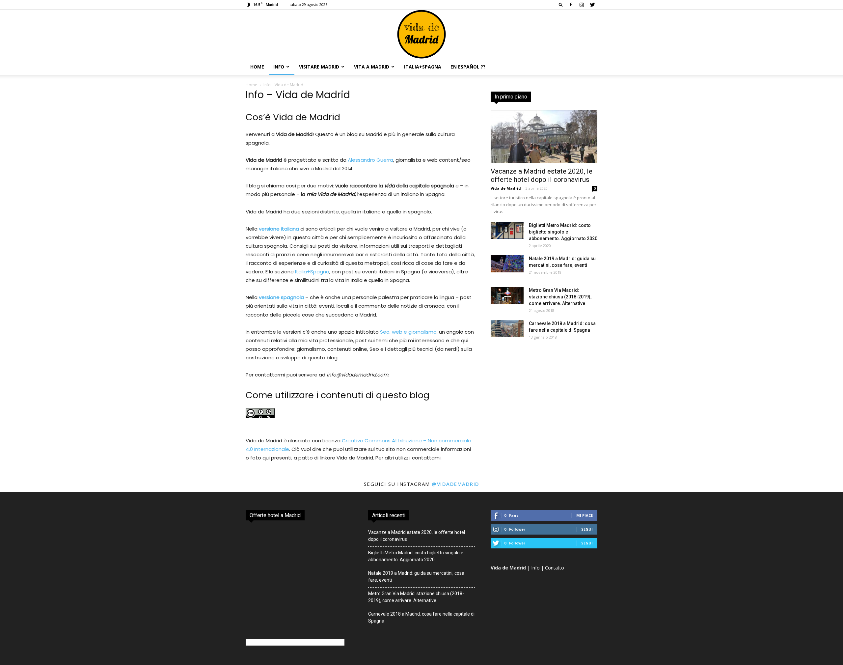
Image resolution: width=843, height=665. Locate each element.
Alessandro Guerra (370, 159)
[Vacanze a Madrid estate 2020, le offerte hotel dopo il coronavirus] (544, 136)
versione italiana (279, 228)
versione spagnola (281, 297)
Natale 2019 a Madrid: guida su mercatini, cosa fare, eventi (416, 576)
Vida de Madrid (506, 188)
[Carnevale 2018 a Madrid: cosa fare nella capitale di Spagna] (507, 328)
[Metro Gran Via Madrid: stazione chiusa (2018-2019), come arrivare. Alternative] (507, 295)
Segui (587, 529)
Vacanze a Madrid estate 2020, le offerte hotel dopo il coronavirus (541, 175)
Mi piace (584, 515)
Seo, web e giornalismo (408, 331)
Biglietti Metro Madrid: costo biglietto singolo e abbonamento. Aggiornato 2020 (563, 232)
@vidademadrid (455, 484)
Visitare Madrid (319, 67)
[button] (561, 4)
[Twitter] (592, 4)
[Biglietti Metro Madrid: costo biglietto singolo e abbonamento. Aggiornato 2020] (507, 230)
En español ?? (467, 67)
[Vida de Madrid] (421, 34)
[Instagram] (581, 4)
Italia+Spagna (422, 67)
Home (257, 67)
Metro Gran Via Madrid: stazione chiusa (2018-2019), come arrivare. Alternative (560, 297)
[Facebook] (571, 4)
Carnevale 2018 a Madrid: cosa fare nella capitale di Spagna (421, 617)
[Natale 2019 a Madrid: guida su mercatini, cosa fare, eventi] (507, 263)
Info (278, 67)
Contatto (554, 568)
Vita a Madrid (371, 67)
